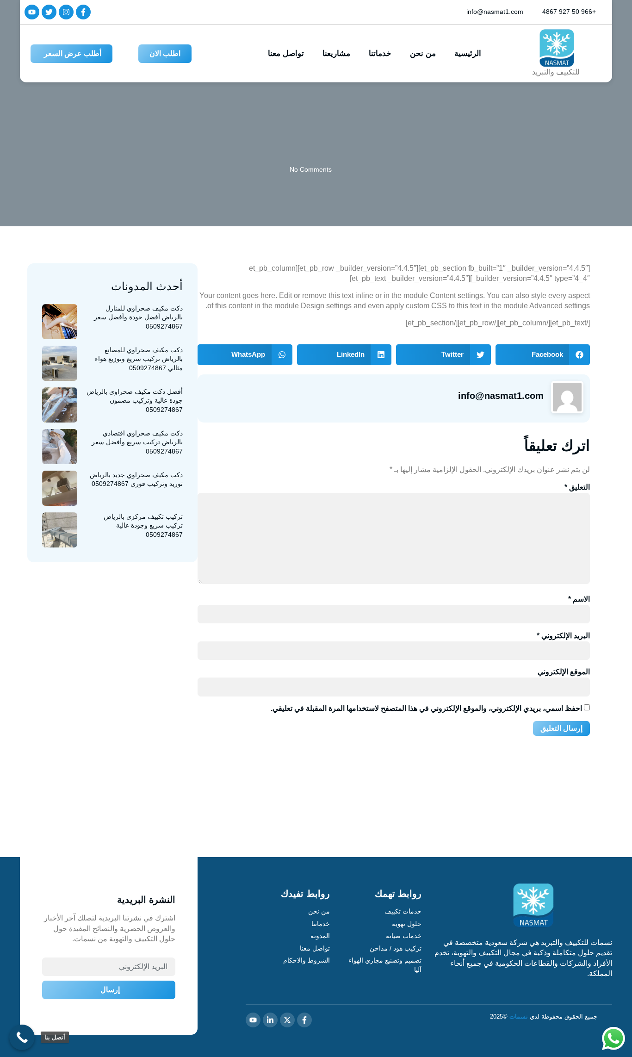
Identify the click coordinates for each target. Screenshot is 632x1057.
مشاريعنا (336, 53)
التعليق (577, 487)
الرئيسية (467, 53)
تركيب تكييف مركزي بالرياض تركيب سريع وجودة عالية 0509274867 (143, 525)
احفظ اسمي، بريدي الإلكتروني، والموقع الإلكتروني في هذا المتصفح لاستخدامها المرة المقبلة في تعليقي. (426, 708)
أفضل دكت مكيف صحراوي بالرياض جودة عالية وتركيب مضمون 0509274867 (135, 400)
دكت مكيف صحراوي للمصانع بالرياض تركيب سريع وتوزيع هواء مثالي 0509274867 (139, 359)
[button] (543, 354)
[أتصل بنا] (22, 1037)
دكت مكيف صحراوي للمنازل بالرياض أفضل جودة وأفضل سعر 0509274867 (138, 317)
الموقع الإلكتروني (564, 672)
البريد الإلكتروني (563, 636)
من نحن (423, 53)
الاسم (579, 599)
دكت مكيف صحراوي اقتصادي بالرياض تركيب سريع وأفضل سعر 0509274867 (137, 442)
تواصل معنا (286, 53)
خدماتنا (380, 53)
